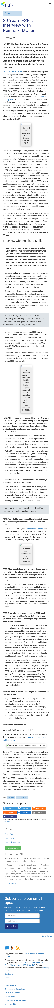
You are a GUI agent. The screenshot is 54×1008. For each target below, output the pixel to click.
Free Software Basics (14, 842)
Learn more (10, 883)
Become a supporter (13, 848)
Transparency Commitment (15, 989)
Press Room (10, 834)
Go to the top (47, 936)
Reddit (11, 812)
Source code (10, 997)
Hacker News (40, 808)
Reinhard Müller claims (12, 72)
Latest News (10, 838)
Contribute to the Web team (15, 1000)
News (7, 13)
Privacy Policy (10, 985)
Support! (10, 816)
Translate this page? (13, 1004)
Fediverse (11, 808)
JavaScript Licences (13, 993)
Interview (11, 797)
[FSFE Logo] (7, 4)
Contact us (9, 974)
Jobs (7, 978)
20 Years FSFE (22, 797)
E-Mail (40, 812)
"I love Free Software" (34, 529)
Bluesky (25, 808)
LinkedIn (25, 812)
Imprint (8, 982)
